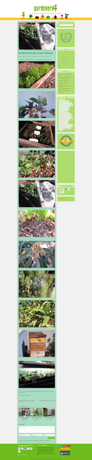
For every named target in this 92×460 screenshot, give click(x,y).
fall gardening (61, 109)
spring (66, 123)
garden (65, 111)
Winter (60, 128)
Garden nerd (61, 116)
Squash (67, 124)
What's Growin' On (39, 56)
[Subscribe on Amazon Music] (66, 189)
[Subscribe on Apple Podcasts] (60, 189)
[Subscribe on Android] (69, 189)
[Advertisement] (65, 167)
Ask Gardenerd (61, 99)
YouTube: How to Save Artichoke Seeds (64, 82)
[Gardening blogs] (66, 140)
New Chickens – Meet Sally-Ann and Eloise (24, 418)
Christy (21, 56)
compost (64, 106)
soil (67, 121)
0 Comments (47, 56)
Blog (34, 56)
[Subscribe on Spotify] (63, 189)
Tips (60, 126)
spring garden (61, 124)
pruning (60, 119)
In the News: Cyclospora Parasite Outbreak (65, 88)
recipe (65, 119)
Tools (68, 126)
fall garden (22, 395)
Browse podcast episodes (62, 198)
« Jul (59, 66)
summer (71, 124)
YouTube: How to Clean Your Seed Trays (64, 90)
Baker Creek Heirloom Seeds (63, 101)
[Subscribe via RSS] (63, 192)
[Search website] (70, 19)
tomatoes (63, 126)
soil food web (61, 123)
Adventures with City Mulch (49, 417)
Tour (71, 126)
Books (60, 104)
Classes (60, 106)
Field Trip (67, 109)
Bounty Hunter (65, 104)
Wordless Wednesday (27, 395)
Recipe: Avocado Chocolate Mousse (64, 80)
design (69, 106)
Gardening (69, 114)
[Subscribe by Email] (60, 192)
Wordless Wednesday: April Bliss (37, 418)
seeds (64, 121)
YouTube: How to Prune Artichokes (64, 78)
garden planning (68, 116)
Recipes (68, 119)
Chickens (70, 104)
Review (60, 121)
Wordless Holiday (61, 92)
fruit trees (61, 111)
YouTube (60, 129)
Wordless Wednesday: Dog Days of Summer (65, 77)
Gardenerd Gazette (62, 114)
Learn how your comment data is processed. (41, 440)
